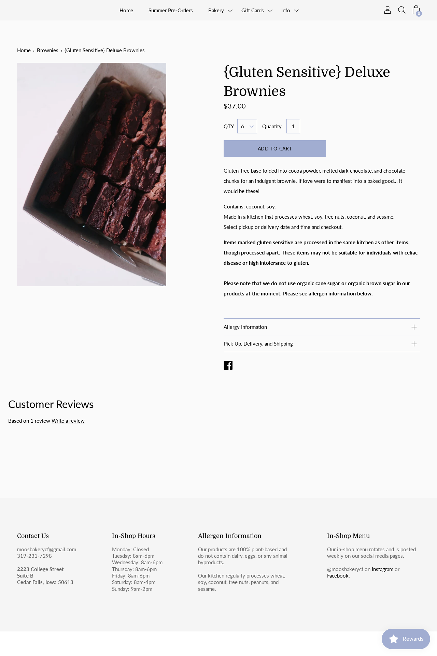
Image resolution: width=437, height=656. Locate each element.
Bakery (216, 10)
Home (126, 10)
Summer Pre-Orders (171, 10)
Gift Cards (252, 10)
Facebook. (338, 575)
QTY (229, 126)
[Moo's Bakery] (228, 366)
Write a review (68, 421)
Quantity (272, 126)
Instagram (382, 569)
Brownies (47, 50)
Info (285, 10)
